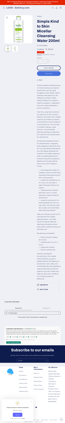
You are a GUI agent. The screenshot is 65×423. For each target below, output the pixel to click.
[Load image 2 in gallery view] (15, 49)
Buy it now (48, 73)
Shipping (39, 54)
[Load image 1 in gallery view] (8, 49)
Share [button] (40, 80)
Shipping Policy (23, 391)
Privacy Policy (23, 383)
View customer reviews (13, 342)
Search (21, 371)
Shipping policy (38, 421)
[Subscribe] (46, 361)
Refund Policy (23, 387)
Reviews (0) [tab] (18, 308)
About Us (36, 373)
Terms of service (28, 421)
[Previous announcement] (3, 2)
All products (22, 375)
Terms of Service (39, 389)
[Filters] (6, 313)
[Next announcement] (61, 2)
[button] (4, 8)
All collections (23, 379)
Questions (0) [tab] (46, 308)
